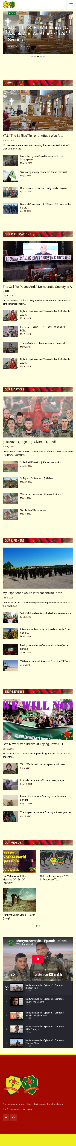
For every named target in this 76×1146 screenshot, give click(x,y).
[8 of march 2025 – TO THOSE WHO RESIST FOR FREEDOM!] (10, 331)
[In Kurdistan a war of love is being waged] (10, 784)
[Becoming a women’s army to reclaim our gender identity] (10, 800)
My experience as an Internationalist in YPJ (33, 593)
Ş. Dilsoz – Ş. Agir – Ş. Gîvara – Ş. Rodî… (30, 442)
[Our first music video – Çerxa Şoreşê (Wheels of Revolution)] (19, 900)
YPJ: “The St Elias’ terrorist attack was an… (33, 135)
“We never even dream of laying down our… (34, 744)
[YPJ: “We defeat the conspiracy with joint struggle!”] (10, 768)
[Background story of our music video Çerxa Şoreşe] (10, 649)
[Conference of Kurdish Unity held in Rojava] (10, 192)
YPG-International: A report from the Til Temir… (46, 661)
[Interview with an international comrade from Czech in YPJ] (10, 633)
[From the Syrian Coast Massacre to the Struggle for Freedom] (10, 160)
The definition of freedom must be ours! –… (44, 343)
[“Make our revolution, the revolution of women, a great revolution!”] (10, 498)
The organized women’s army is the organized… (46, 812)
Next (66, 31)
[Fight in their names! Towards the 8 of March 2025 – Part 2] (10, 363)
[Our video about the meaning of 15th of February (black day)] (19, 861)
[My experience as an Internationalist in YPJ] (38, 568)
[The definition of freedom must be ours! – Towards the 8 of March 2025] (10, 347)
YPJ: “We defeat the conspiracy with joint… (43, 764)
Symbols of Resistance (33, 510)
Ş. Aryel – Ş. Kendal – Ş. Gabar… (37, 478)
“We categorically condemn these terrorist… (44, 172)
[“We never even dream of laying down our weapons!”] (38, 719)
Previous (9, 31)
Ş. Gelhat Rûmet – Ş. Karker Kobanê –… (41, 462)
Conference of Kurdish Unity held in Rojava (43, 188)
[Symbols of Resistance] (10, 514)
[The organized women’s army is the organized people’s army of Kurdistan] (10, 816)
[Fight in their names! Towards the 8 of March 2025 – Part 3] (10, 315)
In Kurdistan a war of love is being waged (42, 780)
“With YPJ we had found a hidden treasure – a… (46, 613)
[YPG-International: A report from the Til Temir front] (10, 665)
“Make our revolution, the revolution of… (42, 494)
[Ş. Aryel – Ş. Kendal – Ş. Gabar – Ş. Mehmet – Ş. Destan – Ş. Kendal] (10, 482)
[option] (38, 887)
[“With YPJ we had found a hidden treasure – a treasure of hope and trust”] (10, 617)
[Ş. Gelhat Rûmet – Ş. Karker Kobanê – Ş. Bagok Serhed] (10, 466)
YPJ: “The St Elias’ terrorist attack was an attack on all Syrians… (37, 34)
